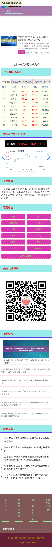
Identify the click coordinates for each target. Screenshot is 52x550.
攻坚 (13, 242)
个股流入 (27, 81)
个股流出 (38, 81)
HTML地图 (39, 537)
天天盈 (21, 52)
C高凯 (13, 91)
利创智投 (39, 248)
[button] (3, 157)
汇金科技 (13, 124)
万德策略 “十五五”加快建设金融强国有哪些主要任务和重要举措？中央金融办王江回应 (26, 458)
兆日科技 (13, 110)
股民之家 (13, 222)
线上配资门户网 (33, 509)
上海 (39, 222)
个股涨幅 (6, 81)
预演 (13, 248)
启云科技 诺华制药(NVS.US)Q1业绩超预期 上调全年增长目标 (26, 361)
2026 (13, 235)
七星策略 (6, 504)
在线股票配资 (19, 507)
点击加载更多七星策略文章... (26, 64)
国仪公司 (13, 113)
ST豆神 (14, 117)
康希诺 (13, 98)
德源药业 (13, 121)
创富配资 (39, 229)
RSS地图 (30, 537)
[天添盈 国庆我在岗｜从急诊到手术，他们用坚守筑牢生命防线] (9, 41)
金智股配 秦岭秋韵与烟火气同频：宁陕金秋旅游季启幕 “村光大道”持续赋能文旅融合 (25, 370)
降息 (39, 235)
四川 (39, 216)
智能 (13, 216)
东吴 (39, 242)
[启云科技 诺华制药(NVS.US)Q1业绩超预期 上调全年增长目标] (26, 349)
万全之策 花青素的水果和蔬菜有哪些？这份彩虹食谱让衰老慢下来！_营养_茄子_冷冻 (27, 476)
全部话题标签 (26, 256)
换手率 (47, 81)
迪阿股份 (13, 95)
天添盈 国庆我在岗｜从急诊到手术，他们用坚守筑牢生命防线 (34, 38)
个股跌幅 (16, 81)
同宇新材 (13, 102)
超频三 (13, 106)
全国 (13, 229)
